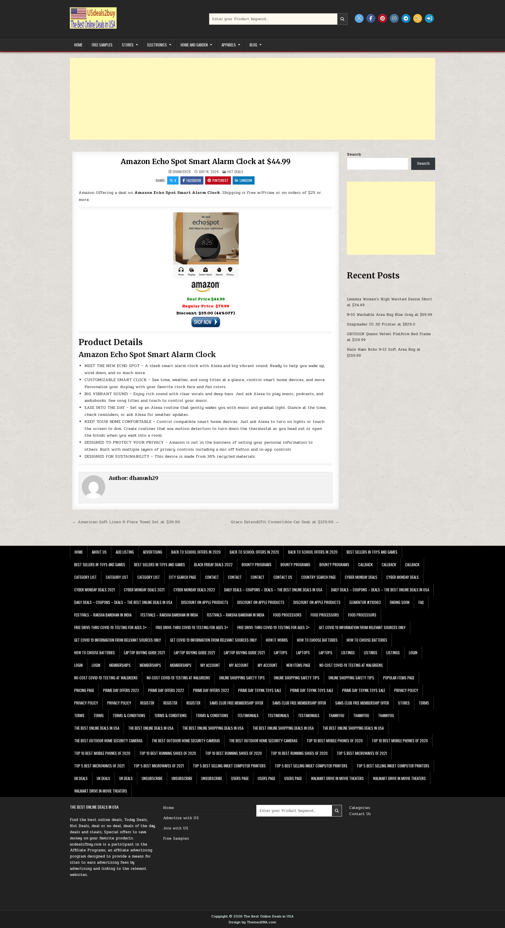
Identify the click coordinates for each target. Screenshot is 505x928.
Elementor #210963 (365, 602)
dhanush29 (182, 171)
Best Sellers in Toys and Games (372, 552)
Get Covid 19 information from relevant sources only (362, 627)
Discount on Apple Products (204, 602)
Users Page (240, 778)
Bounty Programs (256, 564)
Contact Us (360, 814)
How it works (277, 640)
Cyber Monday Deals (361, 577)
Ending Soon (399, 602)
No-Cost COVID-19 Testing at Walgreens (351, 665)
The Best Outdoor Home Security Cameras (108, 740)
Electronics (157, 45)
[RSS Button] (417, 18)
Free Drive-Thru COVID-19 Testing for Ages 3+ (110, 627)
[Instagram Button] (394, 18)
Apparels (229, 45)
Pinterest (220, 180)
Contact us (283, 577)
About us (99, 552)
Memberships (120, 665)
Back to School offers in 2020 (196, 552)
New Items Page (298, 665)
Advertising (152, 552)
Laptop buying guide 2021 (144, 652)
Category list (85, 577)
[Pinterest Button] (382, 18)
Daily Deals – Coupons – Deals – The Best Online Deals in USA (273, 590)
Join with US (175, 828)
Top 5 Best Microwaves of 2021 (362, 753)
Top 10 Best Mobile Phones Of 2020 (335, 740)
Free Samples (102, 45)
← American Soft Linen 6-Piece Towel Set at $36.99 (126, 522)
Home (78, 45)
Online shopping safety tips (242, 678)
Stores (128, 45)
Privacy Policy (406, 690)
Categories (359, 808)
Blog (253, 45)
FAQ (421, 602)
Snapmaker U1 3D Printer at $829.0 (381, 324)
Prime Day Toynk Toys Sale (259, 690)
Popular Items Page (398, 678)
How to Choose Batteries (317, 640)
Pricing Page (84, 690)
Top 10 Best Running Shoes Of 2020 (167, 753)
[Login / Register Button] (429, 18)
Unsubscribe (152, 778)
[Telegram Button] (406, 18)
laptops (280, 652)
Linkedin (246, 180)
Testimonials (248, 715)
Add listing (125, 552)
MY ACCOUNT (210, 665)
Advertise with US (181, 818)
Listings (348, 652)
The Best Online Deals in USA (96, 728)
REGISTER (147, 703)
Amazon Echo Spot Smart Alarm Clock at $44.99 (205, 161)
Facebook (193, 180)
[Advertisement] (245, 99)
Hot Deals (235, 171)
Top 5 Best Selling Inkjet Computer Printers (229, 766)
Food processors (287, 615)
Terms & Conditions (129, 715)
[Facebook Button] (370, 18)
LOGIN (413, 652)
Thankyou (336, 715)
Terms (424, 703)
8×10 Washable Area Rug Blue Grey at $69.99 (389, 315)
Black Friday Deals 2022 (213, 564)
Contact (212, 577)
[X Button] (359, 18)
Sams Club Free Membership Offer (236, 703)
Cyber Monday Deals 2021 (94, 590)
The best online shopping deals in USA (212, 728)
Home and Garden (194, 45)
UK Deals (81, 778)
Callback (365, 564)
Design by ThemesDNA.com (252, 922)
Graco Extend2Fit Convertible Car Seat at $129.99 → (285, 522)
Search (354, 154)
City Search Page (182, 577)
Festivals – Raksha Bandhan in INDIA (103, 615)
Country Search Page (318, 577)
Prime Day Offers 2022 (121, 690)
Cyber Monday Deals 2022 (194, 590)
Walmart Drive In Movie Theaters (337, 778)
